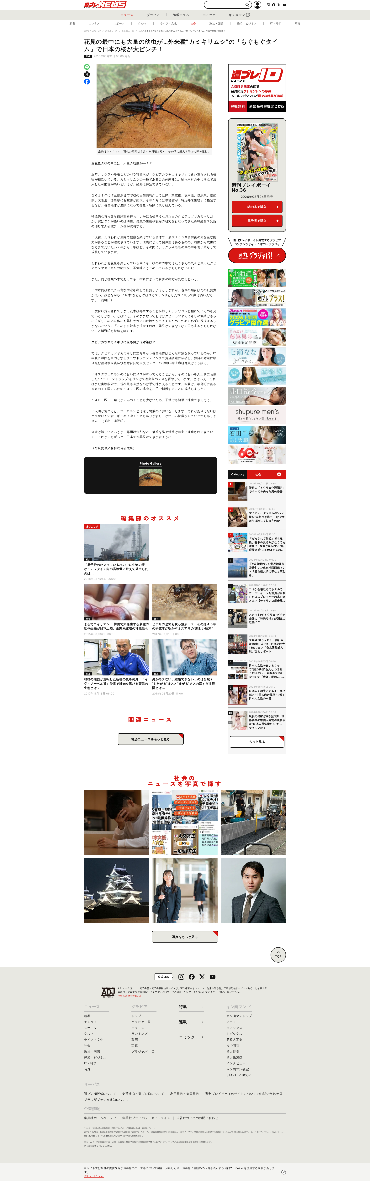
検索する (247, 5)
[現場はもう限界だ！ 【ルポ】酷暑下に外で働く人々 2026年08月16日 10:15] (253, 822)
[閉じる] (283, 1172)
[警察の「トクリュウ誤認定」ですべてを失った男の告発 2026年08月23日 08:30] (116, 822)
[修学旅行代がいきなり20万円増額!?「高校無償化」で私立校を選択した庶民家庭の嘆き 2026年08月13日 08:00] (185, 890)
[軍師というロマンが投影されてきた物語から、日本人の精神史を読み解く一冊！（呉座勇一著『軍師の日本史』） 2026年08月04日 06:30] (253, 890)
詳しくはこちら (94, 1176)
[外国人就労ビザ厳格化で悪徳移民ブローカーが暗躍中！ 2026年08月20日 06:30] (185, 822)
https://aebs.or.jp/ (129, 995)
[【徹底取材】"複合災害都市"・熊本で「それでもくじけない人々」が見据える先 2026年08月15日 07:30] (116, 890)
